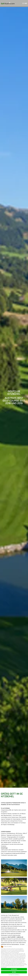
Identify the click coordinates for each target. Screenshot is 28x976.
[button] (24, 3)
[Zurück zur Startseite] (8, 3)
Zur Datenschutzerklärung (14, 974)
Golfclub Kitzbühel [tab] (13, 785)
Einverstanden (14, 969)
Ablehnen (14, 972)
